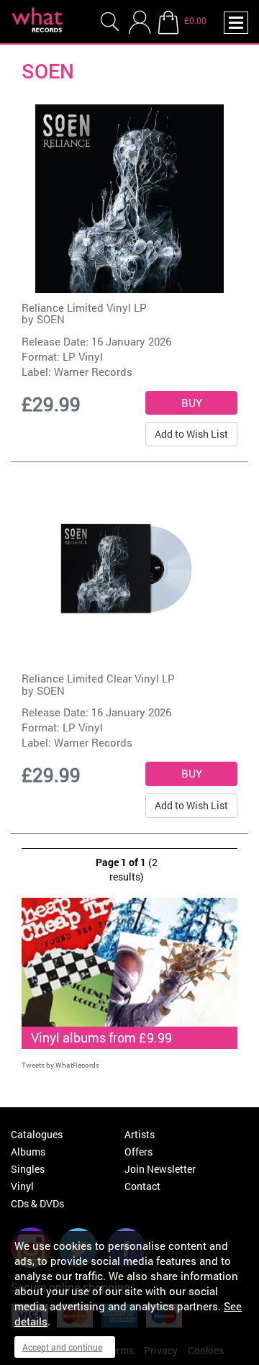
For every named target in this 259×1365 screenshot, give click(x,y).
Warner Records (93, 371)
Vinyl (22, 1186)
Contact (142, 1186)
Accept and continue (62, 1347)
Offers (138, 1151)
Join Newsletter (160, 1169)
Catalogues (37, 1134)
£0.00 (195, 20)
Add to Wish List (191, 434)
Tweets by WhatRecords (60, 1065)
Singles (28, 1169)
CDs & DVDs (37, 1203)
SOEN (51, 319)
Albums (28, 1151)
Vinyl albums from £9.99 (101, 1037)
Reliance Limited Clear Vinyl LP (98, 678)
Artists (139, 1134)
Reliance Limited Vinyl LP (84, 307)
